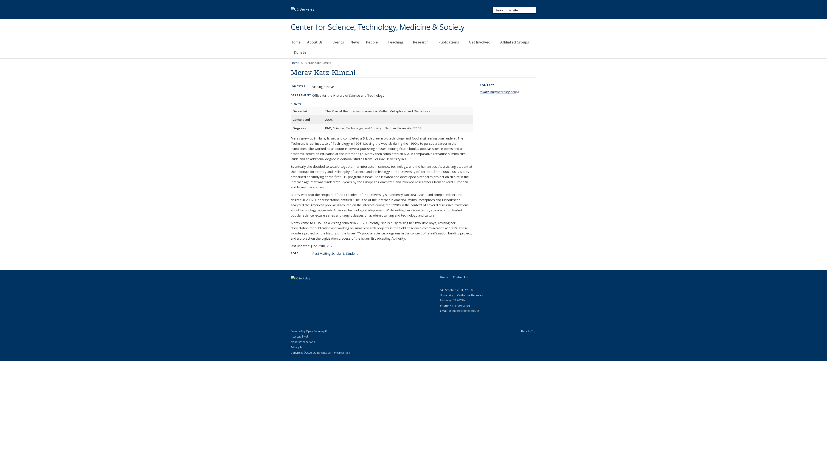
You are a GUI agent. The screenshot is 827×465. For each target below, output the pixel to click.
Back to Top (528, 331)
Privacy (296, 347)
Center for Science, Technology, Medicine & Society (378, 27)
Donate (300, 52)
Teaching (396, 42)
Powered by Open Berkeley (309, 331)
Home (296, 42)
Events (338, 42)
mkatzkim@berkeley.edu (499, 92)
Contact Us (460, 277)
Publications (449, 42)
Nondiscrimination (303, 342)
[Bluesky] (311, 286)
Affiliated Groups (515, 42)
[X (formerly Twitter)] (294, 286)
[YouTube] (303, 286)
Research (421, 42)
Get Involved (480, 42)
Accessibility (299, 336)
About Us (315, 42)
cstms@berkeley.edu (464, 311)
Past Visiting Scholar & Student (335, 253)
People (372, 42)
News (355, 42)
